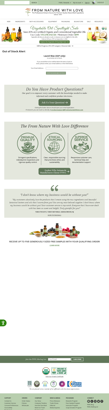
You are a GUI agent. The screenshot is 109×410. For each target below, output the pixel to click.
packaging (65, 21)
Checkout (100, 2)
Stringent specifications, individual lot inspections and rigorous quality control (27, 159)
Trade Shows (54, 403)
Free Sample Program (73, 403)
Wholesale (25, 405)
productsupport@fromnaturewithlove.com (67, 110)
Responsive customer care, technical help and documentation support (81, 159)
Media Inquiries (55, 408)
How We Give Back (41, 405)
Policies (24, 403)
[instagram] (95, 401)
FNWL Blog (90, 405)
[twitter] (98, 401)
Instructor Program (72, 405)
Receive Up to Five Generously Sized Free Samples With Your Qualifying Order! (54, 241)
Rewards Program (71, 401)
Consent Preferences (11, 405)
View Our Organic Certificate (54, 376)
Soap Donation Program (73, 408)
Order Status (26, 401)
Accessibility (8, 408)
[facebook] (88, 401)
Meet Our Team (40, 408)
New (8, 21)
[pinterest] (101, 401)
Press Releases (55, 401)
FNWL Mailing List (92, 407)
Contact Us (7, 401)
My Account (77, 3)
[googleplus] (91, 401)
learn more (55, 245)
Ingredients (20, 21)
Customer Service (10, 403)
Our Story (38, 401)
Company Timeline (41, 403)
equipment (52, 21)
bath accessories (36, 21)
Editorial (52, 405)
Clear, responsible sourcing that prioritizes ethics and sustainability (54, 159)
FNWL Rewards (64, 3)
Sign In (87, 3)
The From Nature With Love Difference (54, 126)
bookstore (78, 21)
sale (88, 21)
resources (99, 21)
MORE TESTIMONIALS (54, 215)
